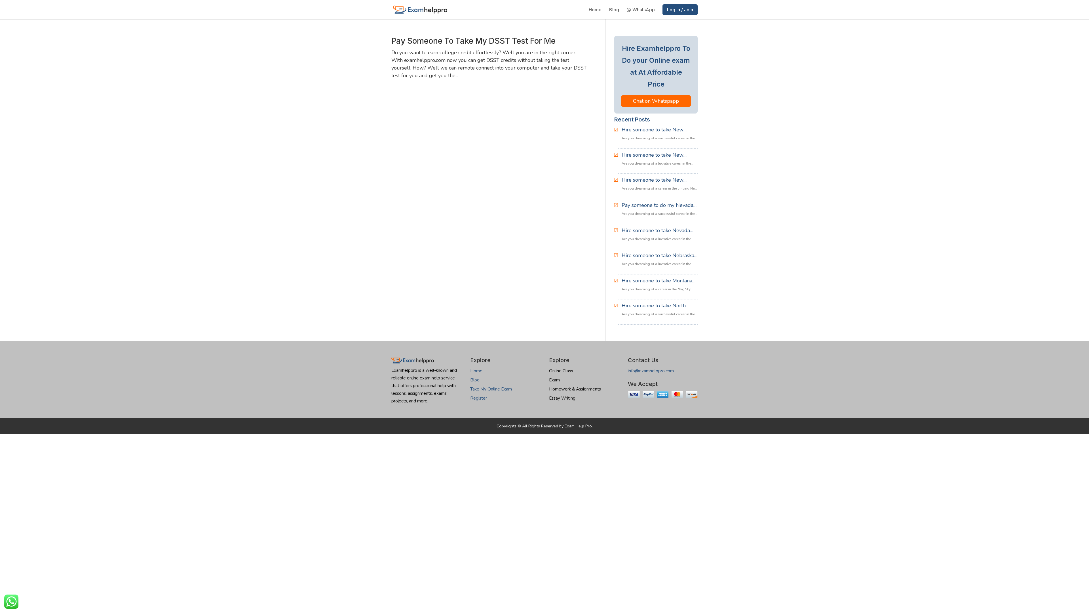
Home (595, 10)
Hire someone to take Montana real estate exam (657, 281)
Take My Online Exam (491, 389)
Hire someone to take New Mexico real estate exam (652, 130)
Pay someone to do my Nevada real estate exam (657, 205)
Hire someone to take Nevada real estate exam (656, 230)
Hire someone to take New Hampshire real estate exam (654, 180)
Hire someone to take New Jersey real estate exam (652, 155)
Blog (614, 10)
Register (478, 398)
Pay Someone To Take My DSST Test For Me (473, 41)
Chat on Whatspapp (656, 101)
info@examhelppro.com (651, 371)
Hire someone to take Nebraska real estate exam (658, 255)
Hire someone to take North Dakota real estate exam (654, 306)
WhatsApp (643, 10)
